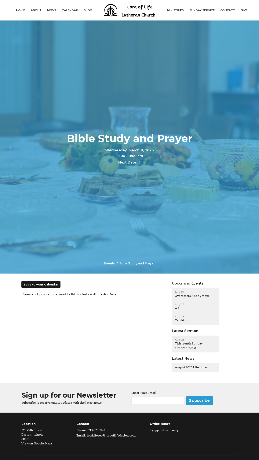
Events (109, 263)
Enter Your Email (143, 393)
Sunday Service (202, 10)
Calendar (70, 10)
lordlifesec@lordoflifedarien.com (111, 435)
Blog (88, 10)
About (36, 10)
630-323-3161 (96, 430)
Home (20, 10)
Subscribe (199, 400)
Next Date (127, 162)
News (51, 10)
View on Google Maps (37, 443)
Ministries (175, 10)
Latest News (183, 358)
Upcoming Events (187, 283)
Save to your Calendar (41, 284)
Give (244, 10)
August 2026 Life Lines (191, 367)
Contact (227, 10)
